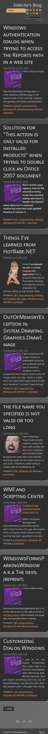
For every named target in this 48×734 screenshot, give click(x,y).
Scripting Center (30, 505)
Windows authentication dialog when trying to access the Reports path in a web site (23, 44)
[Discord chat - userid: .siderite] (27, 10)
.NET (15, 295)
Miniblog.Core (20, 732)
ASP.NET (17, 105)
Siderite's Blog (27, 5)
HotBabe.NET (29, 271)
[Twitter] (27, 13)
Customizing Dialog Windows (24, 644)
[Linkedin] (33, 10)
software (38, 219)
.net (15, 691)
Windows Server (26, 109)
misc (15, 219)
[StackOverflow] (30, 13)
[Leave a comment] (40, 13)
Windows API (9, 109)
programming (29, 105)
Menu (11, 10)
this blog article (11, 615)
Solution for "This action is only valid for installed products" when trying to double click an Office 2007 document (23, 151)
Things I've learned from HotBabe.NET (19, 244)
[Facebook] (40, 10)
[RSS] (30, 10)
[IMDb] (37, 10)
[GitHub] (33, 13)
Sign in (42, 732)
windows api (9, 695)
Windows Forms (36, 298)
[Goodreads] (37, 13)
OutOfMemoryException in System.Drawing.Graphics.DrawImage (23, 330)
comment (31, 222)
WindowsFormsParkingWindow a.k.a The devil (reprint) (24, 568)
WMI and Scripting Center (23, 493)
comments (32, 391)
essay (24, 298)
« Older (8, 708)
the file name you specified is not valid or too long (24, 417)
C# (4, 298)
